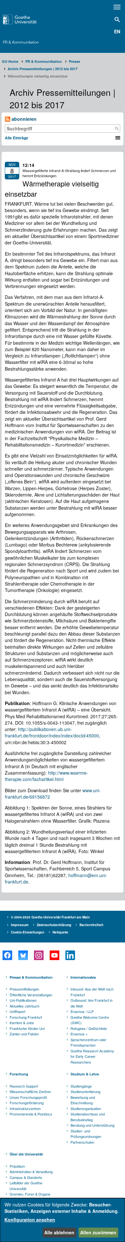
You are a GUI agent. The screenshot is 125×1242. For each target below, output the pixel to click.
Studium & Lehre (85, 1074)
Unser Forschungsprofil (28, 1097)
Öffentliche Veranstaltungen (31, 994)
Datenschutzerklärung (54, 925)
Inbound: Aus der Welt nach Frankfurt (92, 991)
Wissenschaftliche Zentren (30, 1091)
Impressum (20, 925)
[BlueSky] (23, 955)
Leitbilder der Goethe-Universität (26, 1185)
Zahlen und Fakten (24, 1033)
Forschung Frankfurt (26, 1017)
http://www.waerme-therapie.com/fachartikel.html (46, 775)
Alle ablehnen (59, 1232)
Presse (74, 61)
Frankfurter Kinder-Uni (27, 1028)
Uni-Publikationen (23, 1000)
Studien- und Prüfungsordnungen (86, 1133)
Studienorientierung (85, 1091)
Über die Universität (26, 1154)
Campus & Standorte (26, 1177)
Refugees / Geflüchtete (89, 1028)
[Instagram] (38, 955)
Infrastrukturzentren (25, 1108)
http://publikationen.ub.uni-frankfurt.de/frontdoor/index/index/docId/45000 (52, 732)
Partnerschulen (82, 1142)
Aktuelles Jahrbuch (24, 1005)
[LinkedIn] (70, 955)
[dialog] (62, 1220)
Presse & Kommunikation (31, 977)
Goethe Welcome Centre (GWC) (90, 1020)
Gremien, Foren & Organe (30, 1194)
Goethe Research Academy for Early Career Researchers (92, 1056)
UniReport (17, 1011)
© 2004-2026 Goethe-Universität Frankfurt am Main (50, 917)
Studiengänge (81, 1086)
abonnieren (23, 119)
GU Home (10, 61)
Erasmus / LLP (82, 1011)
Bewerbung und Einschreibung (83, 1100)
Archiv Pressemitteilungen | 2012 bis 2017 (43, 68)
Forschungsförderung (27, 1102)
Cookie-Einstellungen (27, 932)
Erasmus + (79, 1033)
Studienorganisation (86, 1108)
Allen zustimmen (98, 1232)
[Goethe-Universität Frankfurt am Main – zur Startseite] (28, 19)
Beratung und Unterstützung (92, 1125)
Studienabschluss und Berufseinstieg (88, 1116)
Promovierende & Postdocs (31, 1113)
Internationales (83, 977)
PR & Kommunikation (21, 42)
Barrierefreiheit (91, 925)
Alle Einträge (16, 138)
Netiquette (60, 932)
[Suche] (116, 128)
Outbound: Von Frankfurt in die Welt (92, 1003)
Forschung (19, 1074)
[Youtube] (54, 955)
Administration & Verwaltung (31, 1171)
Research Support (24, 1086)
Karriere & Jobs (22, 1022)
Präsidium (17, 1166)
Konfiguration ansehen (29, 1219)
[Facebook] (7, 955)
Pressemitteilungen (24, 988)
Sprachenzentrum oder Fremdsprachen (88, 1042)
